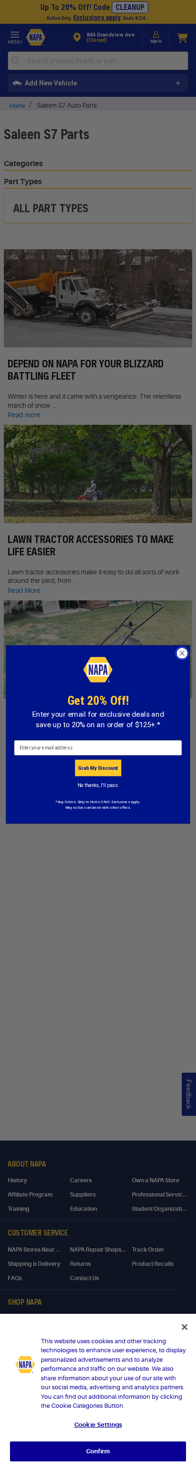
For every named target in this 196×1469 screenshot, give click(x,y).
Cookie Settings (98, 1424)
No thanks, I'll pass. (98, 785)
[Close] (184, 1327)
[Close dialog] (181, 653)
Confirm (98, 1451)
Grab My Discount (98, 768)
